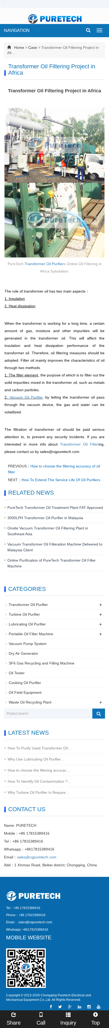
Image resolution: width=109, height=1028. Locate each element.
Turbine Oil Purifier (24, 614)
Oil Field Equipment (25, 692)
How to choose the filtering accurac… (39, 770)
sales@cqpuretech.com (36, 857)
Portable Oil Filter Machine (31, 634)
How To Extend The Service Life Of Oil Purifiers (60, 480)
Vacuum (17, 397)
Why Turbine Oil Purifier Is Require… (38, 792)
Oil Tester (17, 673)
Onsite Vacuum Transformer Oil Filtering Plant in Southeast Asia (47, 531)
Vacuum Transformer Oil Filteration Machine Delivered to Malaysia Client (54, 547)
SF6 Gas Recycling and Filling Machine (41, 663)
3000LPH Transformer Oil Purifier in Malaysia (45, 518)
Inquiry (68, 1023)
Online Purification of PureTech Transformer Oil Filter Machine (51, 563)
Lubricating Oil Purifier (27, 624)
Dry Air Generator (23, 653)
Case (32, 47)
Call (41, 1023)
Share (14, 1023)
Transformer (35, 264)
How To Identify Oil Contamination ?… (39, 781)
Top (95, 1023)
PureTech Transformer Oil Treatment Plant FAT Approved (55, 507)
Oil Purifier (55, 264)
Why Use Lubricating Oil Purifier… (36, 759)
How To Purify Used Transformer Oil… (39, 748)
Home (19, 47)
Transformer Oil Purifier (28, 605)
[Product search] (98, 714)
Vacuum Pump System (28, 644)
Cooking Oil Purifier (25, 683)
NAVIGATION (17, 30)
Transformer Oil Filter (79, 444)
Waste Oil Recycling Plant (30, 702)
